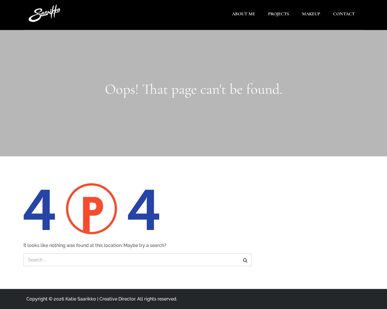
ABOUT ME (243, 14)
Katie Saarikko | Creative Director (100, 299)
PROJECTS (278, 14)
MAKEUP (311, 14)
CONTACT (344, 14)
